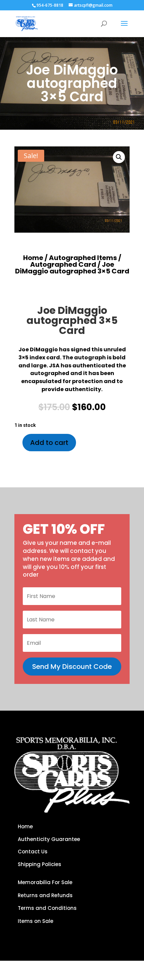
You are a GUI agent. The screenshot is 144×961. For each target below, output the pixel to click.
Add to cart (49, 442)
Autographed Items (83, 257)
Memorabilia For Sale (45, 882)
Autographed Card (63, 264)
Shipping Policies (39, 864)
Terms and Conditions (47, 908)
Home (33, 257)
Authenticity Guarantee (49, 839)
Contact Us (33, 851)
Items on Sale (35, 921)
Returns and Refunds (45, 895)
